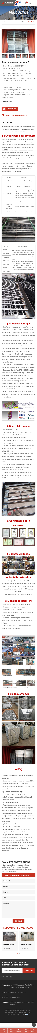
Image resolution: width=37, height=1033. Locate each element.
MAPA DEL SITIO (13, 1014)
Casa (25, 22)
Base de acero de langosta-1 (14, 944)
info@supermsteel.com (16, 992)
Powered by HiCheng (25, 1012)
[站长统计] (25, 1014)
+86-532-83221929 (17, 1002)
